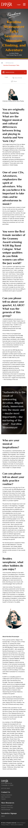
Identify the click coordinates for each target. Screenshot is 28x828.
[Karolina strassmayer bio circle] (14, 618)
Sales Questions (5, 797)
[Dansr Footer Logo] (14, 781)
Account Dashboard (7, 805)
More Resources (7, 803)
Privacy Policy (5, 824)
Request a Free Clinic (7, 807)
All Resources (9, 63)
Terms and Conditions (16, 824)
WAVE (3, 816)
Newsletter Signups (9, 813)
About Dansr (20, 822)
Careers (3, 799)
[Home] (2, 63)
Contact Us (5, 792)
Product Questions (6, 795)
